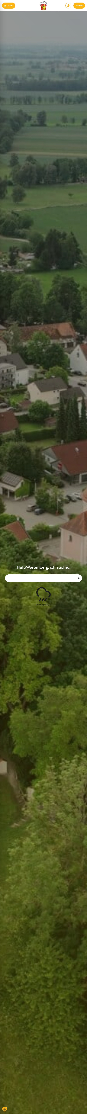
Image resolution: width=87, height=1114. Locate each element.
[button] (8, 6)
